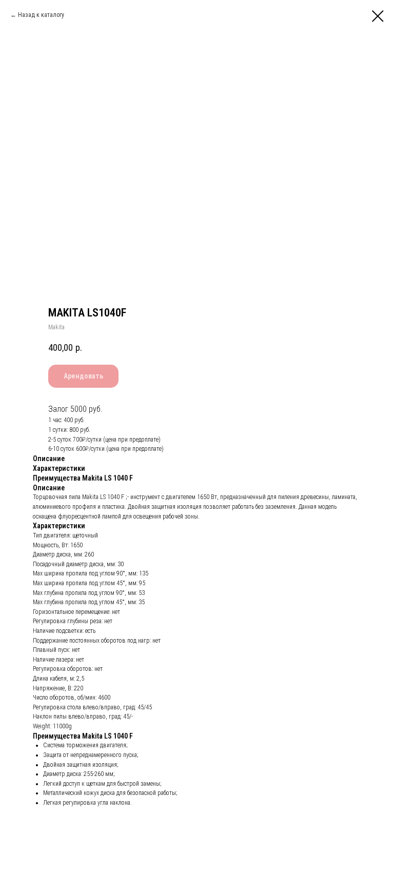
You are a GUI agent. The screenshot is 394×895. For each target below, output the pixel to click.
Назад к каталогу (41, 14)
